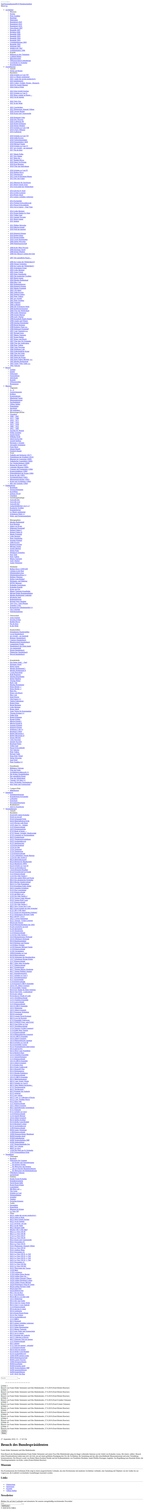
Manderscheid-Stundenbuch (20, 642)
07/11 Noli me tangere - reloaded (21, 1345)
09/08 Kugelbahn (16, 1364)
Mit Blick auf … (16, 1189)
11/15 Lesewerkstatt (17, 1002)
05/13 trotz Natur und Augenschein (22, 1331)
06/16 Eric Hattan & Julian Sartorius (23, 990)
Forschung (13, 801)
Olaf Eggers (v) (15, 699)
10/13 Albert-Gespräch (18, 1063)
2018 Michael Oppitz (17, 144)
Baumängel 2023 (16, 24)
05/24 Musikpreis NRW (18, 864)
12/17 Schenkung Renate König (21, 959)
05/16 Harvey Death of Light (20, 996)
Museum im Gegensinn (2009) (21, 459)
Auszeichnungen (16, 392)
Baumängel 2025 (16, 22)
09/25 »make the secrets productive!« (23, 1215)
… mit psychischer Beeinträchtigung (23, 1169)
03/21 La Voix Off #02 (18, 1264)
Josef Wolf (13, 760)
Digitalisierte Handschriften (19, 632)
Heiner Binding (15, 679)
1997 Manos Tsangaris (18, 335)
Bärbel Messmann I (17, 733)
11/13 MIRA (14, 1319)
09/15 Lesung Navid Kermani (20, 1016)
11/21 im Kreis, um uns (18, 1223)
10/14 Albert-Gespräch (18, 1038)
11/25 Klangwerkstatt (17, 827)
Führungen (14, 374)
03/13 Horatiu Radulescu (19, 1073)
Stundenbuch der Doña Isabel (20, 646)
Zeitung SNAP (15, 494)
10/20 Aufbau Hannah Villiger (21, 1278)
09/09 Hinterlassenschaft (18, 1358)
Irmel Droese (14, 697)
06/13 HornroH (15, 1321)
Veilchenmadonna (16, 612)
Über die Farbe (15, 770)
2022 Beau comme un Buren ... (21, 95)
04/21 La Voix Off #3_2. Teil (20, 1258)
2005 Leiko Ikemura (17, 270)
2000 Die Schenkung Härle (19, 307)
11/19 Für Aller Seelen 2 (18, 935)
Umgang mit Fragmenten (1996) (21, 469)
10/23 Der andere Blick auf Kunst (22, 878)
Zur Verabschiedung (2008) (19, 463)
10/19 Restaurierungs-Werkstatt (21, 937)
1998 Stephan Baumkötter (19, 323)
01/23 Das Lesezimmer (18, 890)
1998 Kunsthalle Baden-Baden (21, 319)
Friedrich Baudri (16, 451)
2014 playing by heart (17, 191)
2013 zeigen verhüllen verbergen (21, 197)
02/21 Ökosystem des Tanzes (20, 1268)
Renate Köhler (15, 719)
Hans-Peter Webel (16, 756)
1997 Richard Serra (17, 333)
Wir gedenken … (16, 410)
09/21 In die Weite (16, 1226)
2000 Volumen (15, 302)
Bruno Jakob (14, 709)
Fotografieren (14, 376)
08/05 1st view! (15, 1148)
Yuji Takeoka (14, 750)
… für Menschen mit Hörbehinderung (23, 1171)
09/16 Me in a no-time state (19, 1297)
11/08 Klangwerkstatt (17, 1132)
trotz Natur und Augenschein (20, 784)
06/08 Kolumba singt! (17, 1136)
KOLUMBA (5, 2)
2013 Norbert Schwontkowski (20, 203)
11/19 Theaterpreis (16, 931)
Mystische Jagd (15, 597)
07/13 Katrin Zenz (16, 1065)
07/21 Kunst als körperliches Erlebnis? (23, 912)
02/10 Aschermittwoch (18, 1126)
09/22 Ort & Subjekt (17, 1221)
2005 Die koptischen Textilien (20, 276)
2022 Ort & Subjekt (17, 97)
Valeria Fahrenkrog (17, 701)
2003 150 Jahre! (15, 290)
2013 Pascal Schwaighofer (19, 205)
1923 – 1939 (14, 424)
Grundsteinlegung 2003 (18, 42)
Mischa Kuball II (16, 723)
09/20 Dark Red (15, 1289)
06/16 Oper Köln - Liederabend (21, 992)
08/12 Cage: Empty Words (19, 1081)
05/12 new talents (16, 1095)
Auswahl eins (15, 500)
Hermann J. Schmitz (17, 443)
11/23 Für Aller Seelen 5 (18, 876)
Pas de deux (14, 624)
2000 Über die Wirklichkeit (19, 311)
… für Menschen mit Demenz (20, 1167)
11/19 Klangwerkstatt (17, 933)
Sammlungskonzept (17, 794)
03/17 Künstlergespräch (18, 977)
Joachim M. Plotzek (17, 431)
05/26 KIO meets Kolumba (19, 815)
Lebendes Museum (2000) (19, 467)
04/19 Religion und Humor (19, 943)
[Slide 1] (6, 1382)
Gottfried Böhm (15, 56)
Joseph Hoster (15, 435)
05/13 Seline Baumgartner (19, 1327)
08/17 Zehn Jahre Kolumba (19, 963)
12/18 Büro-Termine (17, 945)
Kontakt (13, 380)
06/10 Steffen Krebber (18, 1120)
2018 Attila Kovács (17, 138)
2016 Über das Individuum (19, 166)
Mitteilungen (14, 790)
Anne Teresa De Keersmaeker (20, 711)
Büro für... (13, 691)
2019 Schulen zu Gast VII (19, 136)
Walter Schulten (15, 433)
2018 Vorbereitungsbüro (18, 140)
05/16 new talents (16, 994)
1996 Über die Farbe (17, 353)
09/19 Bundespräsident (24, 4)
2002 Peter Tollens (16, 296)
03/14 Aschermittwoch (18, 1317)
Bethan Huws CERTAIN (19, 569)
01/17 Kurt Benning (17, 1295)
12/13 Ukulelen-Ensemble (19, 1055)
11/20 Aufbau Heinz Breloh (20, 1274)
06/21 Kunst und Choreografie (21, 1240)
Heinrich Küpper (16, 544)
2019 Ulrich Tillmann (17, 130)
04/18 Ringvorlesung (17, 955)
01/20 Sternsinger (16, 929)
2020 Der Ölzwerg (16, 120)
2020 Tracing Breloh (17, 111)
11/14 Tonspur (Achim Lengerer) (21, 1028)
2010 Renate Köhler (17, 237)
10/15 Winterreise (16, 1008)
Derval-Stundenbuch (17, 654)
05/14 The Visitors (16, 1315)
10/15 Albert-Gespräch (18, 1010)
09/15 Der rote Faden (17, 1301)
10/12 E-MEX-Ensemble (19, 1077)
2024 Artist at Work (17, 87)
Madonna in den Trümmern (19, 54)
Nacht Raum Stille (16, 1183)
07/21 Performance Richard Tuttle (22, 914)
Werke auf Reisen (16, 71)
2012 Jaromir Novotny (18, 217)
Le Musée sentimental (17, 512)
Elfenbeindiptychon (17, 573)
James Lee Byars (16, 526)
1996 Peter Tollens (16, 345)
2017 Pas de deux (16, 150)
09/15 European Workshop (19, 1012)
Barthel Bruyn (15, 622)
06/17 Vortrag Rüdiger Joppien (21, 971)
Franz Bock (14, 447)
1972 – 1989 (14, 418)
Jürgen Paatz (14, 551)
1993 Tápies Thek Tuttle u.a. (20, 363)
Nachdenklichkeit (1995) (19, 477)
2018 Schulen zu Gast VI (19, 146)
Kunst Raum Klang (17, 1185)
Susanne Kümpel (16, 540)
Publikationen (10, 485)
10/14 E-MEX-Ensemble (19, 1036)
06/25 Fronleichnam (17, 837)
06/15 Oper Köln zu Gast (19, 1024)
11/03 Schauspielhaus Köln (19, 1152)
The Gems (13, 1191)
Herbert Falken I (16, 530)
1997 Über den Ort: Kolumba (20, 341)
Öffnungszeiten (15, 382)
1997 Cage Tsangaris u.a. (19, 331)
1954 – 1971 (14, 420)
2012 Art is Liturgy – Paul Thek (21, 207)
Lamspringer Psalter (17, 644)
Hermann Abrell (15, 664)
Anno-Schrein (15, 618)
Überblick (13, 414)
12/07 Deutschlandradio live (20, 1144)
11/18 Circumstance (17, 951)
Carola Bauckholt (16, 673)
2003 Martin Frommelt (18, 288)
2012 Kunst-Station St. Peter (20, 213)
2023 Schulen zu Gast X (18, 93)
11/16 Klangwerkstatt (17, 982)
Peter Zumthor (15, 16)
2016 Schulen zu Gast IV (19, 170)
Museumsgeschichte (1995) (19, 479)
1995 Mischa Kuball (17, 355)
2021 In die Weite (16, 103)
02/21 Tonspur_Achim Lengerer (21, 921)
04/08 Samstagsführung (18, 1370)
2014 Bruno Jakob (16, 195)
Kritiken (13, 394)
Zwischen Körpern (16, 1201)
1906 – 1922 (14, 427)
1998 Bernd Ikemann (17, 325)
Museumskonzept (16, 400)
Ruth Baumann (15, 675)
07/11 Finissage (15, 1110)
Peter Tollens (14, 557)
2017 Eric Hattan (16, 156)
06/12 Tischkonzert (17, 1089)
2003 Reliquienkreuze (18, 284)
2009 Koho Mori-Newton (19, 248)
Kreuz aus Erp (15, 589)
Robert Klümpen (16, 717)
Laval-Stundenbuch (17, 634)
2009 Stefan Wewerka (18, 241)
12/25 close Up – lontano (19, 825)
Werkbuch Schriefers (17, 553)
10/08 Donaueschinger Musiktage (22, 1134)
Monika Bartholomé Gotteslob (21, 595)
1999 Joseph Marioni (17, 315)
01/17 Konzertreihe (17, 980)
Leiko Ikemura (15, 536)
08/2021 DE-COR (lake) (19, 1230)
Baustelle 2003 (15, 40)
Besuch (8, 368)
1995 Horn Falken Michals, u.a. (21, 359)
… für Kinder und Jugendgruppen (22, 1162)
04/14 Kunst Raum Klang (19, 1313)
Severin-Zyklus (15, 620)
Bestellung (13, 487)
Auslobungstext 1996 (17, 50)
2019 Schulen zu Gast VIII (19, 128)
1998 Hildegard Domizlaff (19, 329)
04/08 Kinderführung (17, 1372)
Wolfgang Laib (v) (16, 729)
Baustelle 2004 (15, 38)
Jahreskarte (14, 378)
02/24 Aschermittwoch (18, 868)
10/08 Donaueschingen (18, 1362)
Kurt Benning (15, 524)
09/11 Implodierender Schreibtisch (22, 1108)
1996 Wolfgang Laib (17, 349)
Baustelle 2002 (15, 44)
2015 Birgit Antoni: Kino (19, 185)
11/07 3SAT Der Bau (17, 1374)
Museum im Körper (17, 1209)
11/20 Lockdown (16, 1272)
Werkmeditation (15, 1195)
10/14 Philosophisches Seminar (21, 1040)
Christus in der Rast (17, 571)
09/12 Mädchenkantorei (18, 1079)
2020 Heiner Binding (17, 126)
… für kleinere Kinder (18, 1165)
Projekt (12, 14)
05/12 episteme (15, 1093)
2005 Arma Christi (16, 272)
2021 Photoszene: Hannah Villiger (22, 109)
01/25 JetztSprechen (17, 843)
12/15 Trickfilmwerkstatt (18, 998)
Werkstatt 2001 (15, 46)
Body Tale (13, 683)
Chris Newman (15, 740)
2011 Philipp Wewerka (18, 225)
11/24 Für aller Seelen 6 (18, 858)
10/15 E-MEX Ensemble (19, 1006)
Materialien (14, 20)
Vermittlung (9, 1154)
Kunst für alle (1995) (17, 475)
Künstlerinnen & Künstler (19, 797)
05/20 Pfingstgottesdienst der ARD (22, 925)
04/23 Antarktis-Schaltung (19, 888)
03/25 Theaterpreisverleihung (20, 839)
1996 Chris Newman (17, 347)
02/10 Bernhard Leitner (18, 1124)
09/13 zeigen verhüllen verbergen (22, 1323)
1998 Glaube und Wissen (19, 321)
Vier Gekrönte (15, 609)
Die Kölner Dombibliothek (19, 774)
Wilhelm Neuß (15, 437)
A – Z (12, 390)
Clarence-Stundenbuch (18, 640)
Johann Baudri (15, 449)
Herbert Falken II (16, 532)
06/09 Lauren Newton (18, 1360)
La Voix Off (14, 1211)
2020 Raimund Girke (17, 117)
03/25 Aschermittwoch (18, 841)
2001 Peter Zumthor (17, 300)
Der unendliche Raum (18, 776)
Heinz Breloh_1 (15, 687)
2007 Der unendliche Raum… (20, 258)
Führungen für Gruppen (18, 1160)
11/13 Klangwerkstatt (17, 1059)
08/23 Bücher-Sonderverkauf (20, 882)
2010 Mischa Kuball (17, 227)
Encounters (14, 1205)
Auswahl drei (14, 504)
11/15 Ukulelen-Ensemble (19, 1000)
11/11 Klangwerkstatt (17, 1104)
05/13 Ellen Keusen (17, 1325)
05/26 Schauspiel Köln (18, 819)
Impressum (10, 1487)
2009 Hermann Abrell (17, 250)
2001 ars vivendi (16, 298)
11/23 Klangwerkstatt (17, 874)
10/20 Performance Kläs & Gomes (22, 1284)
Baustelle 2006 (15, 34)
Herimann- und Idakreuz (18, 581)
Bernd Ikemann (15, 705)
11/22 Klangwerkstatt (17, 892)
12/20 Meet (14, 1270)
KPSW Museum (16, 583)
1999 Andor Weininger (18, 313)
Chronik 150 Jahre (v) (18, 780)
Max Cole (13, 695)
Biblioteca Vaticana (17, 768)
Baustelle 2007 (15, 30)
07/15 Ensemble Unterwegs (20, 1020)
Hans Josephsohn (16, 538)
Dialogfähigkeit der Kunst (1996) (22, 473)
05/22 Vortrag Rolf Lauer (19, 900)
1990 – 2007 (14, 416)
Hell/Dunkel (5, 1506)
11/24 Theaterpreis (16, 851)
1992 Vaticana (15, 366)
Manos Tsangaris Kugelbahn (20, 591)
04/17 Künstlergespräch (18, 973)
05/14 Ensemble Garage (18, 1045)
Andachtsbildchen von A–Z (20, 506)
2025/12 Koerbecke (17, 807)
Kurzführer (14, 492)
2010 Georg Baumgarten (19, 239)
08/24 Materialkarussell (18, 860)
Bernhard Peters (15, 744)
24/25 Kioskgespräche (18, 829)
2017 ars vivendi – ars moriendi (21, 148)
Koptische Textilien (17, 508)
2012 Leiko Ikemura (17, 211)
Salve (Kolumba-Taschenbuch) (21, 782)
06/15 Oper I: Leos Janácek (19, 1305)
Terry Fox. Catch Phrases (19, 603)
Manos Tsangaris (16, 559)
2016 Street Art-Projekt (18, 162)
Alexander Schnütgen (17, 445)
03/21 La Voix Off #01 (18, 1266)
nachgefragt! (14, 1175)
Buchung (13, 1158)
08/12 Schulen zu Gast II (19, 1083)
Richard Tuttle (15, 754)
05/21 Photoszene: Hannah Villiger (22, 1246)
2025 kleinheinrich (16, 81)
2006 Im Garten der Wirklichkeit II (22, 262)
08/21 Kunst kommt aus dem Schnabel (23, 908)
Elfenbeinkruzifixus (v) (18, 575)
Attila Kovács (15, 542)
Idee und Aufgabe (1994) (19, 483)
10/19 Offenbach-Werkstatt (19, 939)
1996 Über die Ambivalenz (19, 343)
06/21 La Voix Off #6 (17, 1238)
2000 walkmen (15, 305)
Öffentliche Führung (17, 1173)
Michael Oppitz (15, 546)
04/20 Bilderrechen (17, 1291)
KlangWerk (14, 1207)
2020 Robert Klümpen (18, 124)
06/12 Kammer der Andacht (20, 1091)
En (7, 6)
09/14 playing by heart (18, 1309)
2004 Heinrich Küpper (18, 286)
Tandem (13, 1199)
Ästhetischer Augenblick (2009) (21, 461)
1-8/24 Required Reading (19, 870)
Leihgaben (13, 799)
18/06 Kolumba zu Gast (18, 953)
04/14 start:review (16, 1049)
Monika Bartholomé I (17, 668)
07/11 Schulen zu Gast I (18, 1112)
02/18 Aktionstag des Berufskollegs (22, 957)
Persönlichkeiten (16, 65)
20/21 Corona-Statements (19, 919)
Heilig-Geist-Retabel (17, 579)
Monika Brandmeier (17, 685)
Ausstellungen (10, 67)
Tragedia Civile (15, 605)
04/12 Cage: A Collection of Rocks (22, 1097)
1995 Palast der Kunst (18, 357)
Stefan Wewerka (16, 758)
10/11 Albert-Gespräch (18, 1106)
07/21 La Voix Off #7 (17, 1236)
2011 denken (14, 221)
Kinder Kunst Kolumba (18, 1179)
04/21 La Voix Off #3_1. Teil (20, 1260)
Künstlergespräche (16, 1181)
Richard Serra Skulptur (18, 601)
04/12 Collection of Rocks (19, 1337)
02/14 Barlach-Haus (17, 1053)
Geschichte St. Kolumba (18, 63)
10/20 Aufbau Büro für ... (19, 1276)
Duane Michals (15, 738)
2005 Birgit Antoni (16, 278)
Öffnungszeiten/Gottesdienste (20, 61)
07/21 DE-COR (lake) (18, 910)
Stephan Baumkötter (17, 677)
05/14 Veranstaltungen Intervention (22, 1047)
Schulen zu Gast (15, 1193)
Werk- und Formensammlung (20, 516)
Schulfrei (13, 1197)
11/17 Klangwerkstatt (17, 961)
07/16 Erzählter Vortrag (18, 988)
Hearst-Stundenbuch (17, 650)
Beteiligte (13, 18)
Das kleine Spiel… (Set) (18, 662)
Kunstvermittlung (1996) (18, 471)
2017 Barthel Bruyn (17, 160)
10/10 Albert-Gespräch (18, 1118)
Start (2, 4)
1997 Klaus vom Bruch (18, 339)
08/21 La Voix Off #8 (17, 1234)
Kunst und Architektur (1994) (20, 481)
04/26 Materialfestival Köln (19, 821)
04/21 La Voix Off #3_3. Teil (20, 1256)
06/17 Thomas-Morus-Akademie (21, 969)
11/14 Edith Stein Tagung (19, 1030)
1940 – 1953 (14, 422)
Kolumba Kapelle (16, 587)
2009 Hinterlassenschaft (18, 244)
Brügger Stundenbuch (18, 638)
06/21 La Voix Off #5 (17, 1244)
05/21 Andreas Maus (17, 1250)
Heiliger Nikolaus (16, 577)
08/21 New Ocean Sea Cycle (20, 906)
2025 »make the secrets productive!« (23, 79)
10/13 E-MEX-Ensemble (19, 1061)
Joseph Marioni (15, 548)
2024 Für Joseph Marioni (19, 85)
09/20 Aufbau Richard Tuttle (20, 1286)
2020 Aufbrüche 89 (17, 122)
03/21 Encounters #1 (17, 1262)
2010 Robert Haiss (16, 235)
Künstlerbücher (15, 510)
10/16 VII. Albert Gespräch (19, 986)
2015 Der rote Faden (17, 178)
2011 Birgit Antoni (16, 219)
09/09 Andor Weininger (18, 1130)
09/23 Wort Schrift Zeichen (19, 1219)
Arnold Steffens (15, 441)
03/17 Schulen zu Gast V (19, 975)
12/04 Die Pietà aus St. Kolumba (21, 1150)
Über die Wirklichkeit (17, 778)
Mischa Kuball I (15, 721)
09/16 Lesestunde (16, 1014)
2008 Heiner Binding (17, 252)
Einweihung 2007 (16, 28)
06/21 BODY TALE (17, 916)
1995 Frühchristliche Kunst (19, 351)
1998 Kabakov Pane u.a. (18, 327)
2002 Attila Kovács (17, 292)
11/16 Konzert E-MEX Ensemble (22, 984)
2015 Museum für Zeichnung (20, 183)
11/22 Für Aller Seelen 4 (18, 896)
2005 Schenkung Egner (18, 268)
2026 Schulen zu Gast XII (19, 75)
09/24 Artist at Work (17, 1217)
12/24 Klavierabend (17, 845)
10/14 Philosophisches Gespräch (21, 1034)
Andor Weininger (16, 563)
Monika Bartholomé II (18, 670)
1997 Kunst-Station (17, 337)
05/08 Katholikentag (17, 1138)
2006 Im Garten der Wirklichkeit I (22, 266)
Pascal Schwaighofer (17, 748)
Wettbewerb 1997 (16, 48)
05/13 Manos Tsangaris (18, 1329)
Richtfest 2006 (15, 32)
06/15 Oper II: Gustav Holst (20, 1303)
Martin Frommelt (16, 534)
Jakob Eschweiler (16, 439)
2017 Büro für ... (16, 158)
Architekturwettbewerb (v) (19, 772)
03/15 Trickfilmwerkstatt (18, 1026)
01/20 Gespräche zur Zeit (19, 927)
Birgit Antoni (14, 666)
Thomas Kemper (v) (17, 713)
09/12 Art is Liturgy (17, 1333)
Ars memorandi (15, 648)
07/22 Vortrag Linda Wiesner (20, 898)
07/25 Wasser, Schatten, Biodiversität (23, 833)
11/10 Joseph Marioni (17, 1116)
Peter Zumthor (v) (16, 762)
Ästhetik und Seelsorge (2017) (21, 455)
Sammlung (9, 792)
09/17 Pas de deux (16, 1293)
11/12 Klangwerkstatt (17, 1075)
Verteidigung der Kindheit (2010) (22, 457)
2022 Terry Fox (15, 101)
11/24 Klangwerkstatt (17, 853)
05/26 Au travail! (16, 817)
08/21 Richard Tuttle (17, 1228)
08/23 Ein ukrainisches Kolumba (21, 880)
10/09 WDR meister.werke (19, 1356)
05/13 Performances (17, 1071)
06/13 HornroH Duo (17, 1069)
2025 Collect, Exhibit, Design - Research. (24, 83)
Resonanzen (14, 384)
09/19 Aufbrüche (16, 1311)
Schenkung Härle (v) (17, 514)
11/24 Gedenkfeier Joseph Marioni (22, 855)
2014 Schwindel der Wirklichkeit (21, 187)
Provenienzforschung (17, 803)
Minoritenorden (15, 59)
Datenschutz (10, 1484)
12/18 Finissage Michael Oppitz (21, 947)
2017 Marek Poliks (16, 154)
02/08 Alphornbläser (17, 1142)
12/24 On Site (15, 847)
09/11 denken (14, 1343)
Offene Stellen (15, 404)
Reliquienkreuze (15, 599)
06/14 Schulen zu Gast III (19, 1043)
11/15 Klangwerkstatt (17, 1004)
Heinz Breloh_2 (15, 689)
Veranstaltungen (10, 4)
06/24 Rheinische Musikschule (21, 862)
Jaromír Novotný (16, 742)
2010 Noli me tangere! (18, 229)
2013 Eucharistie (16, 201)
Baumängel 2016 (16, 26)
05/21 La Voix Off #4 (17, 1248)
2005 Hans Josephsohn (18, 274)
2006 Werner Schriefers (18, 264)
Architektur (9, 10)
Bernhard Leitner (16, 731)
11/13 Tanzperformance (18, 1057)
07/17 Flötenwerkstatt (17, 965)
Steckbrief (13, 408)
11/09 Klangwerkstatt (17, 1128)
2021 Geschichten (16, 107)
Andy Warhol (15, 561)
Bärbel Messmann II (17, 736)
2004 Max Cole (15, 282)
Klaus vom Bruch (16, 693)
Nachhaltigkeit (15, 402)
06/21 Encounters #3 (17, 1242)
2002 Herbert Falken (17, 294)
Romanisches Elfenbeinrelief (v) (21, 607)
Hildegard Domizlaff (17, 528)
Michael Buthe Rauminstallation (21, 593)
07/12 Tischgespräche (17, 1087)
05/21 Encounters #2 (17, 1252)
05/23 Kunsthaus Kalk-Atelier (20, 886)
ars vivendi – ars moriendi (19, 636)
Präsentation (14, 406)
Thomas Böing (15, 681)
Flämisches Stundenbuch (19, 652)
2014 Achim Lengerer (18, 193)
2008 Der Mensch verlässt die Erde (22, 254)
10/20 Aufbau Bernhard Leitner (21, 1280)
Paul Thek (13, 555)
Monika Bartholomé (17, 522)
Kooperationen (15, 396)
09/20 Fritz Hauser (16, 923)
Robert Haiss (14, 703)
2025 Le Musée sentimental (19, 77)
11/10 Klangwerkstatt (17, 1114)
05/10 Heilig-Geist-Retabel (19, 1122)
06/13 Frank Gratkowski (18, 1067)
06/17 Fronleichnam (17, 967)
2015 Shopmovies (16, 174)
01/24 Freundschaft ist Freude (20, 872)
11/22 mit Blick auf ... (17, 894)
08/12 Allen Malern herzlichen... (21, 1085)
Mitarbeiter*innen (16, 398)
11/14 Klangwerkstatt (17, 1032)
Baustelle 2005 (15, 36)
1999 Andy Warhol (17, 317)
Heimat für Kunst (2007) (18, 465)
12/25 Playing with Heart (19, 823)
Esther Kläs (14, 715)
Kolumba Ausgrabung (18, 585)
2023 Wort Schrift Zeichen (19, 91)
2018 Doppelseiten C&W (19, 142)
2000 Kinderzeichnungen (19, 309)
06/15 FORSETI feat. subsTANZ (22, 1022)
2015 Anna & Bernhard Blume (21, 176)
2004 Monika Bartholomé (19, 280)
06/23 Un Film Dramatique (19, 884)
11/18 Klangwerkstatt (17, 949)
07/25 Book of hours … (18, 831)
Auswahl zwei (15, 502)
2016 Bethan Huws (17, 172)
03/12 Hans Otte (16, 1101)
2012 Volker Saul (16, 215)
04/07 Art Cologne (16, 1146)
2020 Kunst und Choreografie (20, 113)
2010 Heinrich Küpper (18, 233)
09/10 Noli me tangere (18, 1350)
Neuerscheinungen (16, 490)
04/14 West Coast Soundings (20, 1051)
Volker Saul (14, 746)
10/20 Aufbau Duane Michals (20, 1282)
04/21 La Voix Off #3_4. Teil (20, 1254)
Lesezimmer (14, 1187)
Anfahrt (12, 370)
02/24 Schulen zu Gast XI (19, 866)
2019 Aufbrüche (15, 132)
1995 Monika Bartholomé (19, 361)
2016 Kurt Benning (17, 164)
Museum (8, 386)
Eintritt (12, 372)
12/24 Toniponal (16, 849)
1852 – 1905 (14, 429)
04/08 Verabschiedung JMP (19, 1140)
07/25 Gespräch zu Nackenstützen (22, 835)
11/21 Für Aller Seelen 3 (18, 904)
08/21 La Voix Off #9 (17, 1232)
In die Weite (14, 626)
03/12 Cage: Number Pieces (20, 1099)
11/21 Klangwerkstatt (17, 902)
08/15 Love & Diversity (18, 1018)
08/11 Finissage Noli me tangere (21, 1339)
